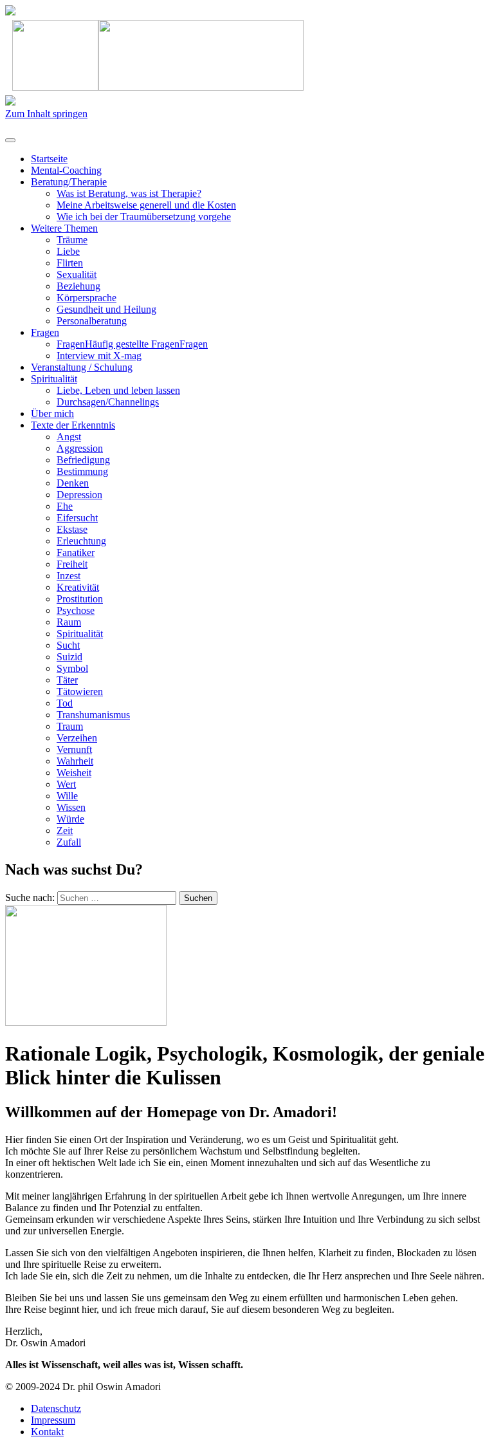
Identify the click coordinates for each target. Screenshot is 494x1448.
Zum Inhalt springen (46, 113)
